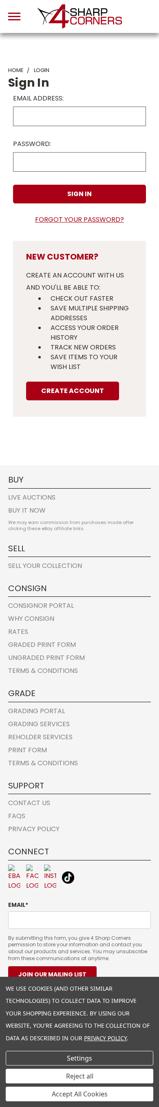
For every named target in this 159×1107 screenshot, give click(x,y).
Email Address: (38, 98)
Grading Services (39, 724)
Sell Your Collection (45, 565)
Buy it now (27, 510)
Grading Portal (36, 711)
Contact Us (29, 803)
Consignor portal (41, 605)
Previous (13, 1060)
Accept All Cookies (80, 1094)
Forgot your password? (79, 219)
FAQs (16, 816)
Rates (18, 631)
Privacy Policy (34, 829)
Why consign (31, 618)
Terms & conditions (43, 670)
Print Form (27, 750)
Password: (32, 143)
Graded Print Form (42, 644)
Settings (79, 1058)
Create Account (72, 390)
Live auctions (31, 497)
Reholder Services (40, 737)
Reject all (79, 1076)
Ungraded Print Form (46, 657)
